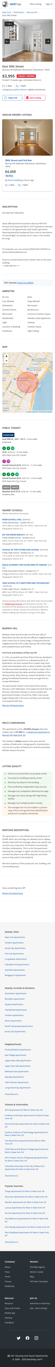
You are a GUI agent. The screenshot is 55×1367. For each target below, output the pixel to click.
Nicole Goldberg (15, 180)
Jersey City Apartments (15, 948)
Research (9, 1303)
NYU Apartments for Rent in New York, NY (24, 1110)
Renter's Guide (36, 1271)
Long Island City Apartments (18, 1087)
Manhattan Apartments (15, 993)
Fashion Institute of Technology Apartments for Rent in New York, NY (26, 1134)
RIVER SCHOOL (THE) (11, 519)
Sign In (49, 4)
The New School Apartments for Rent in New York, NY (25, 1142)
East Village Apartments (15, 1055)
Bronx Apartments (13, 1020)
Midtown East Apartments (17, 1071)
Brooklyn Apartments (14, 998)
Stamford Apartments (15, 970)
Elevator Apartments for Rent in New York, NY (25, 1202)
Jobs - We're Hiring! (38, 1308)
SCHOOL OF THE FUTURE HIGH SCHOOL (20, 549)
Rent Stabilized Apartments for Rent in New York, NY (27, 1234)
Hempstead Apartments (16, 1009)
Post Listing (35, 4)
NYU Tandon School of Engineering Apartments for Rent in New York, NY (26, 1159)
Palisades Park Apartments (17, 964)
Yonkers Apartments (14, 942)
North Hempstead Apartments (19, 1026)
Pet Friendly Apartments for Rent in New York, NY (27, 1227)
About (7, 1267)
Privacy (8, 1281)
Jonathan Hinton (19, 89)
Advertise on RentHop (40, 1303)
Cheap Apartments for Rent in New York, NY (25, 1191)
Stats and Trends (12, 1308)
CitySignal (9, 1322)
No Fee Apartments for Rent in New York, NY (25, 1213)
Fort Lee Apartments (14, 953)
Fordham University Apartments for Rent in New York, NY (27, 1117)
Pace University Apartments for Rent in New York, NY (27, 1125)
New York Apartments (15, 937)
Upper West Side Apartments (18, 1060)
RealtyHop (9, 1286)
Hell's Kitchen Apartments (16, 1082)
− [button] (6, 361)
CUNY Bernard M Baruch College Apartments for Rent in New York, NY (26, 1151)
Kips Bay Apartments (14, 1077)
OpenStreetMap (46, 411)
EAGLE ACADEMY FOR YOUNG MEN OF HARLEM (24, 564)
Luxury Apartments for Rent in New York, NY (25, 1207)
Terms (7, 1276)
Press (7, 1271)
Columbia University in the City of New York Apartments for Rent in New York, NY (24, 1168)
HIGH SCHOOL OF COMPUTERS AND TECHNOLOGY (26, 583)
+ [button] (6, 356)
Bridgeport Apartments (15, 975)
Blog (32, 1276)
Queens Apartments (14, 1004)
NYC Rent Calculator (39, 1281)
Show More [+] (11, 1094)
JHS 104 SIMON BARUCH (13, 534)
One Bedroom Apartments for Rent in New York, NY (27, 1220)
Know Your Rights (25, 282)
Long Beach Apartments (16, 959)
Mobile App (10, 1313)
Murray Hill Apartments (13, 705)
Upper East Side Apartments (17, 1066)
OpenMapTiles (32, 411)
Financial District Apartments (18, 1049)
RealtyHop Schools (13, 604)
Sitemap (8, 1317)
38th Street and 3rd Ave (18, 160)
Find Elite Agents (37, 1267)
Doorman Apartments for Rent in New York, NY (26, 1196)
